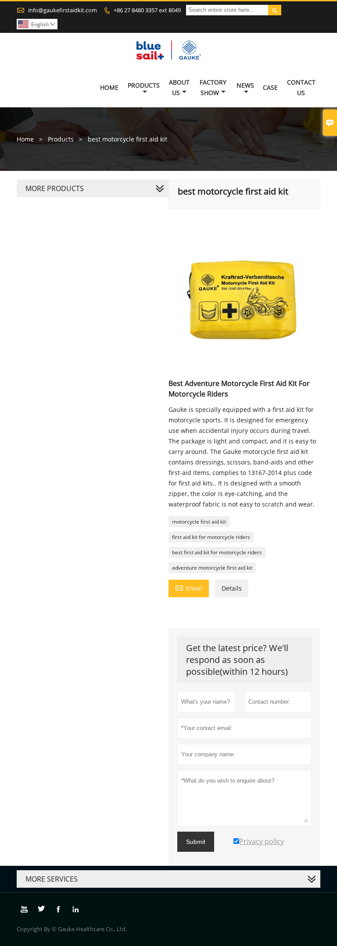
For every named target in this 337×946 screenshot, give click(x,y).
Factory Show (213, 87)
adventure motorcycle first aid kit (212, 567)
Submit (195, 841)
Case (270, 87)
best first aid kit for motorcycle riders (217, 552)
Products (144, 85)
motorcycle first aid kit (199, 521)
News (245, 85)
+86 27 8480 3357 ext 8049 (147, 10)
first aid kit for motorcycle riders (211, 537)
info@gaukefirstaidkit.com (62, 10)
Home (109, 87)
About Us (179, 87)
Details (232, 588)
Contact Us (301, 87)
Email (188, 587)
